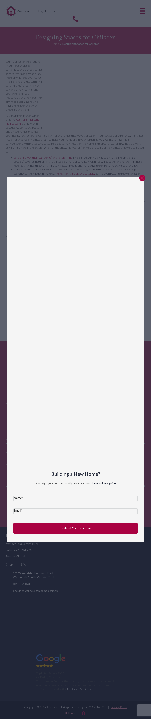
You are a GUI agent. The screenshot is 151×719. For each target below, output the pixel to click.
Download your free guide (75, 528)
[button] (142, 178)
